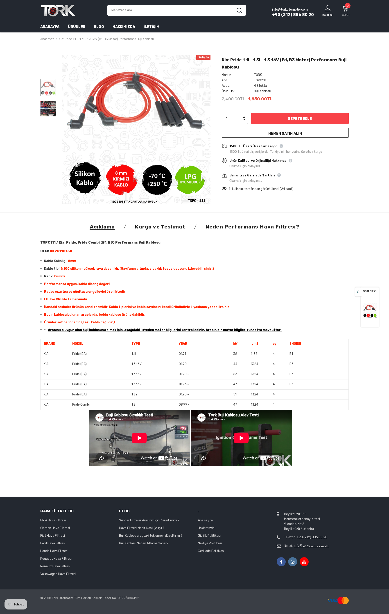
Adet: (226, 86)
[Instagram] (292, 561)
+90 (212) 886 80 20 (293, 14)
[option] (136, 129)
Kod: (225, 80)
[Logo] (70, 10)
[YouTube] (304, 561)
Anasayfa (47, 39)
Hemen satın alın (285, 133)
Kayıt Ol (327, 15)
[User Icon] (327, 8)
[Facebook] (281, 561)
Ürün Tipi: (228, 91)
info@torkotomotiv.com (311, 546)
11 (230, 189)
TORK (258, 75)
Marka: (226, 75)
